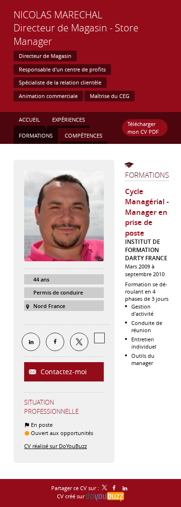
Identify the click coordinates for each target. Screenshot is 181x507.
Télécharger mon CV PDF (143, 127)
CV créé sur (71, 496)
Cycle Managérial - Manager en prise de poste (147, 212)
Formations (147, 175)
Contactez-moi (63, 371)
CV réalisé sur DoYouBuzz (55, 446)
